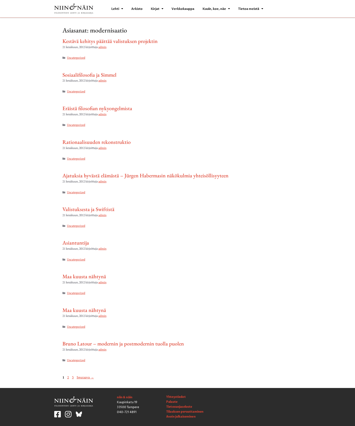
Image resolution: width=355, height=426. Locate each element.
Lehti (115, 9)
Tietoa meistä (248, 9)
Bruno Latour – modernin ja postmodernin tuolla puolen (123, 343)
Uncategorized (76, 58)
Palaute (172, 402)
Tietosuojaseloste (179, 407)
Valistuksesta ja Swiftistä (88, 209)
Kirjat (155, 9)
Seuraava (85, 377)
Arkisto (137, 9)
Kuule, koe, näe (214, 9)
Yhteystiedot (176, 397)
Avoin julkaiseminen (181, 417)
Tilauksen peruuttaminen (184, 412)
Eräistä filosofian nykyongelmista (97, 108)
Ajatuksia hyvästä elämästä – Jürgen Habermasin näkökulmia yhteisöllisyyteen (145, 175)
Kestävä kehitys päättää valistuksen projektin (110, 41)
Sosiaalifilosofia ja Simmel (89, 74)
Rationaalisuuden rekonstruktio (96, 142)
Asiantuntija (75, 242)
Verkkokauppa (183, 9)
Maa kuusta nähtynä (84, 276)
